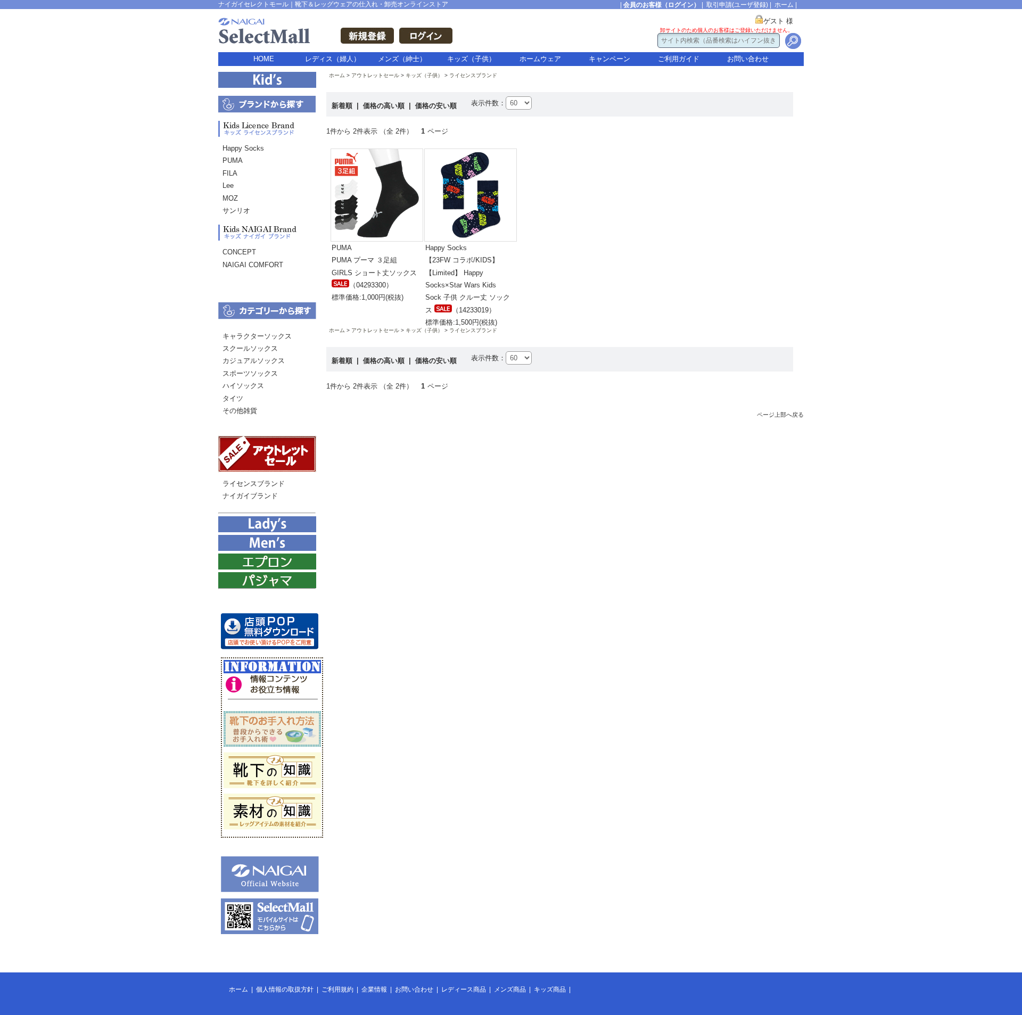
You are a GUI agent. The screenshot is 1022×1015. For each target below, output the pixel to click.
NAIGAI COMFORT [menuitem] (252, 265)
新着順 (343, 106)
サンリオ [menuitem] (236, 210)
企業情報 (374, 989)
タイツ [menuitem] (232, 398)
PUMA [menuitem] (232, 160)
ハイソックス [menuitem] (243, 386)
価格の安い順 (436, 106)
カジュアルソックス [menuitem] (253, 361)
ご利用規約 (337, 989)
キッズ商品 (550, 989)
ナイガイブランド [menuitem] (250, 496)
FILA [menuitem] (229, 173)
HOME (263, 59)
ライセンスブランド (473, 75)
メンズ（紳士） (402, 59)
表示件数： (488, 103)
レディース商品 (463, 989)
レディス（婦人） (332, 59)
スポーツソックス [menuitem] (250, 373)
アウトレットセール (375, 75)
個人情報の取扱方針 (285, 989)
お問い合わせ (748, 59)
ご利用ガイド (678, 59)
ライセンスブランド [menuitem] (253, 484)
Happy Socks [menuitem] (243, 148)
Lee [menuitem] (228, 185)
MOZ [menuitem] (230, 198)
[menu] (267, 182)
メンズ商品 (510, 989)
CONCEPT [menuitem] (239, 252)
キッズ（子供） (471, 59)
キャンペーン (609, 59)
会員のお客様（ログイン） (661, 5)
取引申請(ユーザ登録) (737, 5)
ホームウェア (540, 59)
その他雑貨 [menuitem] (239, 411)
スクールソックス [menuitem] (250, 348)
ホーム (784, 5)
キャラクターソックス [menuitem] (257, 336)
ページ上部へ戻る (780, 414)
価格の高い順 (385, 106)
